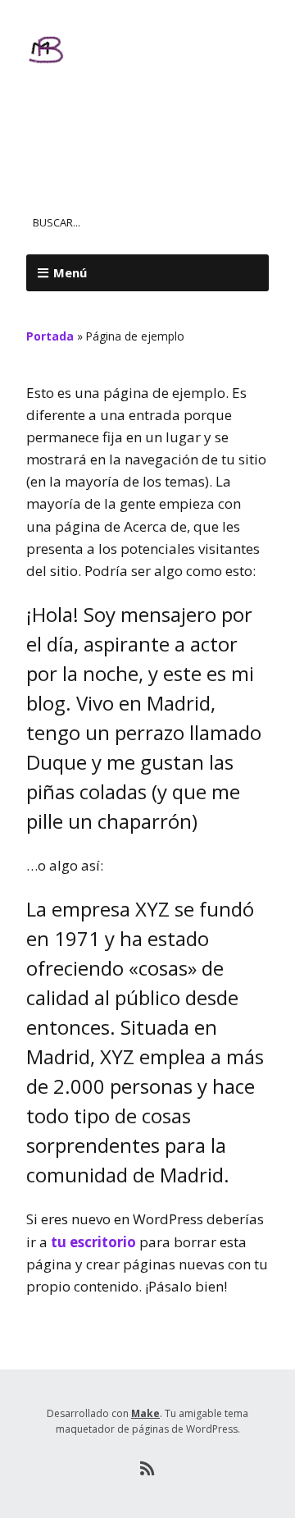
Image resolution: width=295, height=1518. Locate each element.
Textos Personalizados (145, 118)
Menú (70, 272)
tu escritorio (93, 1241)
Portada (50, 336)
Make (145, 1413)
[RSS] (148, 1469)
